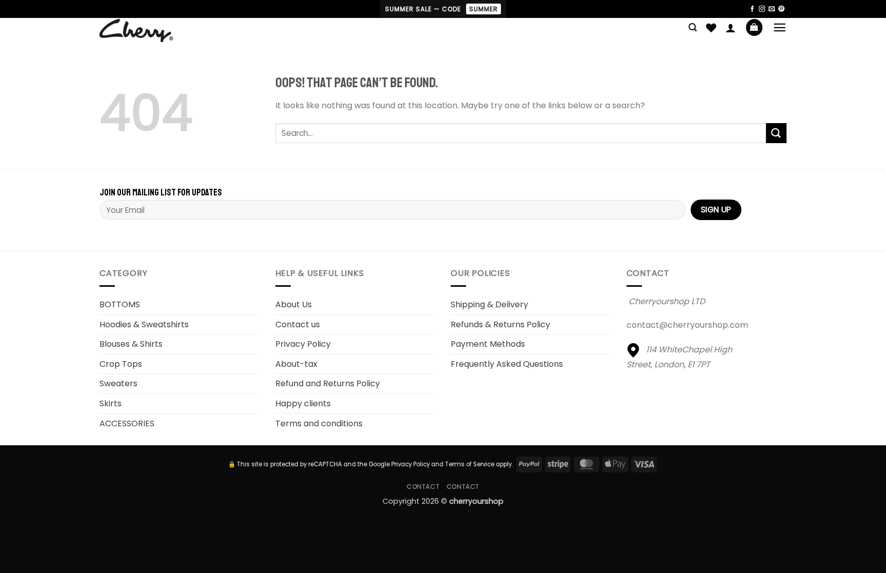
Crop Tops (120, 364)
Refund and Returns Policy (327, 383)
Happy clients (303, 403)
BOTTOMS (119, 304)
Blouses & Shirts (131, 344)
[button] (693, 27)
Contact (423, 486)
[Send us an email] (772, 9)
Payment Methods (488, 344)
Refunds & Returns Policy (500, 324)
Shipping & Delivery (489, 304)
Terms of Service (469, 464)
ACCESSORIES (126, 423)
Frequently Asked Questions (507, 364)
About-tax (296, 364)
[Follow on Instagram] (762, 9)
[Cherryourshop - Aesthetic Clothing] (152, 30)
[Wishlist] (711, 27)
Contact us (297, 324)
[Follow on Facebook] (752, 9)
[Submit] (776, 133)
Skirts (110, 403)
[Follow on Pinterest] (781, 9)
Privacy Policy (303, 344)
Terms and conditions (319, 423)
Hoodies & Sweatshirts (144, 324)
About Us (293, 304)
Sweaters (118, 383)
